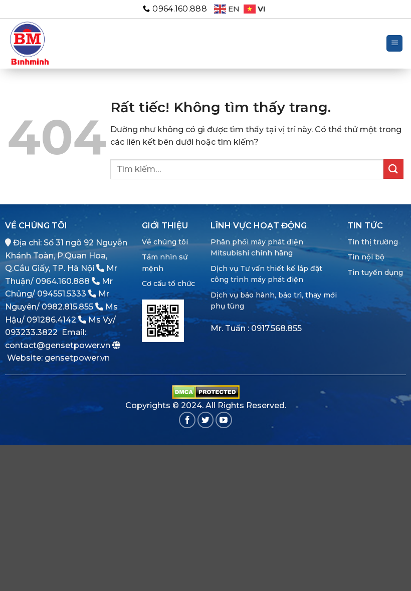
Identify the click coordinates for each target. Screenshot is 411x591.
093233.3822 (31, 332)
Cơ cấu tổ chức (168, 283)
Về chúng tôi (165, 241)
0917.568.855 (276, 328)
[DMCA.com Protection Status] (206, 391)
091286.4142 (51, 320)
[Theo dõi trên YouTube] (224, 420)
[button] (394, 43)
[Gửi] (393, 169)
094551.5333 (61, 294)
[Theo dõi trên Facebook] (187, 420)
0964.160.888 (63, 281)
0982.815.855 (67, 307)
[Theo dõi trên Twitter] (205, 420)
